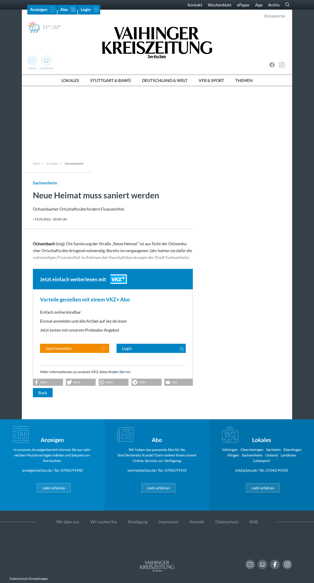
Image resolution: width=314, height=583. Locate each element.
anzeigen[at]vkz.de (36, 470)
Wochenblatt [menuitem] (219, 4)
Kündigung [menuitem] (137, 521)
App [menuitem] (259, 4)
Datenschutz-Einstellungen (29, 578)
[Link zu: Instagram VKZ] (282, 65)
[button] (48, 382)
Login (127, 348)
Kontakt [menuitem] (195, 4)
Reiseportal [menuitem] (274, 16)
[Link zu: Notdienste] (262, 564)
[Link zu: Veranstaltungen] (250, 564)
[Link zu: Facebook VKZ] (272, 65)
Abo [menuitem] (64, 9)
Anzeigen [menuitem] (38, 9)
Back (42, 392)
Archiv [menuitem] (274, 4)
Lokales (52, 163)
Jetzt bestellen (59, 348)
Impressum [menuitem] (168, 521)
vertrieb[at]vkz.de (141, 470)
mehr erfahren (54, 488)
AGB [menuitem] (253, 521)
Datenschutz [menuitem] (226, 521)
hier (128, 371)
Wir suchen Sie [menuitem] (103, 521)
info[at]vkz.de (246, 470)
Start (36, 163)
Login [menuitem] (86, 9)
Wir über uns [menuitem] (67, 521)
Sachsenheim (74, 163)
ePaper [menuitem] (243, 4)
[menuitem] (70, 80)
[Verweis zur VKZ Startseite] (157, 42)
